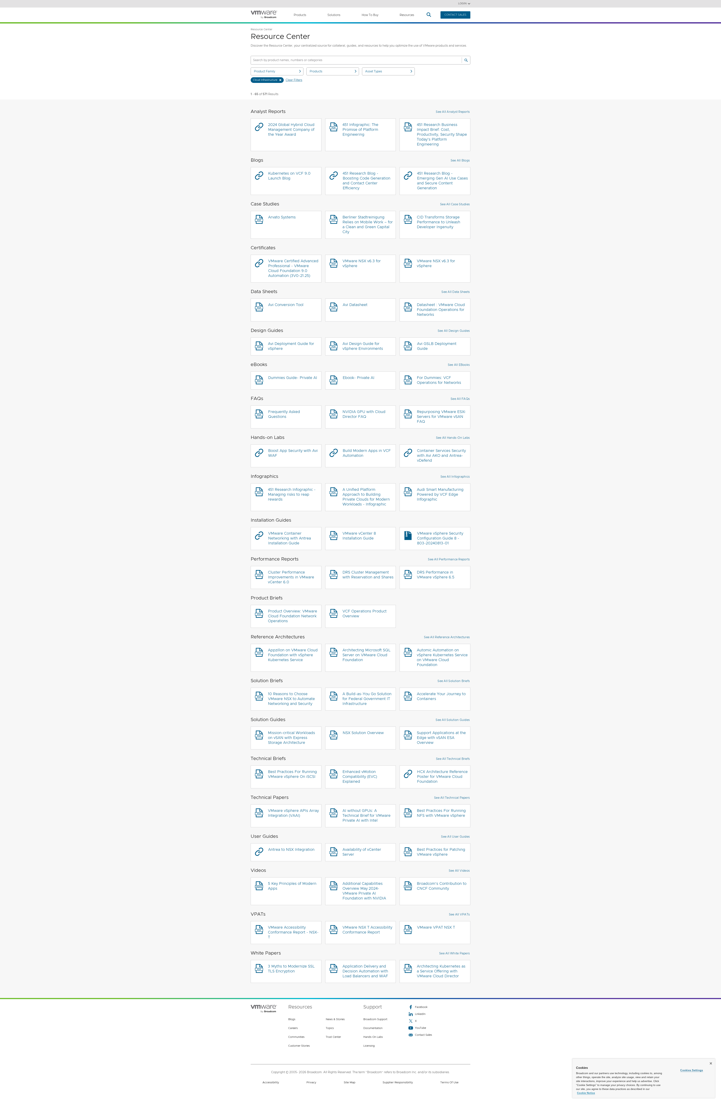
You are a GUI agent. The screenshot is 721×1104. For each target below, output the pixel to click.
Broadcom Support (375, 1019)
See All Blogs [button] (460, 160)
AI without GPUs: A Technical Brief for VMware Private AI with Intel (366, 815)
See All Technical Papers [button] (452, 797)
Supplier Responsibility (398, 1082)
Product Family (264, 71)
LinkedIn (420, 1014)
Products (300, 15)
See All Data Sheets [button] (455, 291)
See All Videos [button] (459, 870)
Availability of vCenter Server (361, 852)
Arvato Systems (282, 217)
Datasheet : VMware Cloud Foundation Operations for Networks (441, 310)
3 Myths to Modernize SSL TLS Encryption (291, 969)
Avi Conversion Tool (285, 305)
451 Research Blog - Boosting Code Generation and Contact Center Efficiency (366, 181)
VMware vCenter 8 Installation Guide (359, 536)
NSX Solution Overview (363, 733)
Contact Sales (423, 1035)
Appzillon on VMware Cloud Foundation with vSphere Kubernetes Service (293, 655)
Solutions (333, 15)
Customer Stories (299, 1046)
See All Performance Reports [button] (449, 559)
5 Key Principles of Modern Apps (292, 886)
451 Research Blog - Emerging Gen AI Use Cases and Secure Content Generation (442, 181)
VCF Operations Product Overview (364, 613)
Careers (293, 1028)
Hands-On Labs (373, 1037)
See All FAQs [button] (460, 398)
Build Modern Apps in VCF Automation (367, 453)
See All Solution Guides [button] (453, 719)
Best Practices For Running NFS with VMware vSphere (441, 813)
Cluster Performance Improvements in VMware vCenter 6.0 (291, 577)
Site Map (349, 1082)
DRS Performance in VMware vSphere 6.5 (435, 575)
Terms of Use (449, 1082)
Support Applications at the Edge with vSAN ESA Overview (441, 738)
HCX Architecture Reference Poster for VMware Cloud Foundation (442, 776)
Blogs (291, 1019)
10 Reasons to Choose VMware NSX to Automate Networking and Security (291, 699)
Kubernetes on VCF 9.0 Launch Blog (289, 176)
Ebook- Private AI (358, 378)
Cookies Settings (691, 1070)
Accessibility (270, 1082)
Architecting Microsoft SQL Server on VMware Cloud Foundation (366, 655)
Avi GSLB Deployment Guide (436, 346)
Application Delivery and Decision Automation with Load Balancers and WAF (365, 971)
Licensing (369, 1046)
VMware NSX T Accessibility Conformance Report (367, 930)
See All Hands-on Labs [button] (453, 437)
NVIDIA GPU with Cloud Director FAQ (363, 414)
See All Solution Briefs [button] (453, 681)
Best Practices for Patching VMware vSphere (441, 852)
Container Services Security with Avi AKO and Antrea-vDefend (441, 455)
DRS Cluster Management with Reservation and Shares (368, 575)
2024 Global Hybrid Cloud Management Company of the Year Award (291, 129)
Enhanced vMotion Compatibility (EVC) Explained (359, 776)
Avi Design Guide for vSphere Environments (362, 346)
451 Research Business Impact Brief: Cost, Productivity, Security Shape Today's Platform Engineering (442, 134)
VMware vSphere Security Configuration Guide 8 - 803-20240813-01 (440, 538)
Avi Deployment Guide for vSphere (291, 346)
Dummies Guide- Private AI (292, 378)
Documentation (372, 1028)
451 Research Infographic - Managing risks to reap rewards (292, 494)
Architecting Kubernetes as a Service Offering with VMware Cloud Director (441, 971)
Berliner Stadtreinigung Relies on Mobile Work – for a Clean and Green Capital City (367, 224)
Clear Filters (294, 80)
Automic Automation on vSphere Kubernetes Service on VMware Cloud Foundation (442, 657)
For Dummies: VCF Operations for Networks (439, 380)
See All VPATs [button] (459, 914)
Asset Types (373, 71)
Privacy (311, 1082)
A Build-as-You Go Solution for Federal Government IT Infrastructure (366, 699)
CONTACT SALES (455, 15)
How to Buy (370, 15)
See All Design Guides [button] (454, 330)
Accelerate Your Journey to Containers (441, 696)
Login (462, 3)
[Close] (711, 1063)
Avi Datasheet (355, 305)
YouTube (420, 1028)
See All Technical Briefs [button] (453, 758)
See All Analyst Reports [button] (453, 111)
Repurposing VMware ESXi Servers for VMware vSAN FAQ (441, 417)
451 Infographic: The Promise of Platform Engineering (360, 129)
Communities (296, 1037)
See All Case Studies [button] (455, 204)
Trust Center (333, 1037)
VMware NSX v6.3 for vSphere (361, 263)
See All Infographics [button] (455, 476)
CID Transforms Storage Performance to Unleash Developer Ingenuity (438, 222)
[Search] (466, 60)
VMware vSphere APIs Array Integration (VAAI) (293, 813)
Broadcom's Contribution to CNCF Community (441, 886)
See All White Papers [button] (454, 953)
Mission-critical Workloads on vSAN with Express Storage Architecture (291, 738)
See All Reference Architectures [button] (447, 637)
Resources (407, 15)
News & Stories (335, 1019)
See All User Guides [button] (455, 836)
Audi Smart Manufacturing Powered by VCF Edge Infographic (440, 494)
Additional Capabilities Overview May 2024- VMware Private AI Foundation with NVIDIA (364, 891)
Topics (330, 1028)
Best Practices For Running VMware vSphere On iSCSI (292, 774)
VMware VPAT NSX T (436, 927)
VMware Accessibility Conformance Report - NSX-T (293, 932)
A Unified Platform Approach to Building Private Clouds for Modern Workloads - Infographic (366, 497)
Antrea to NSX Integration (291, 850)
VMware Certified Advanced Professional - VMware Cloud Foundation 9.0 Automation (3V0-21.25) (293, 268)
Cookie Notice (586, 1092)
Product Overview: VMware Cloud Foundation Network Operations (292, 616)
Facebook (421, 1007)
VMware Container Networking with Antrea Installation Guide (289, 538)
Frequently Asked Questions (284, 414)
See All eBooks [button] (459, 364)
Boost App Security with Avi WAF (293, 453)
